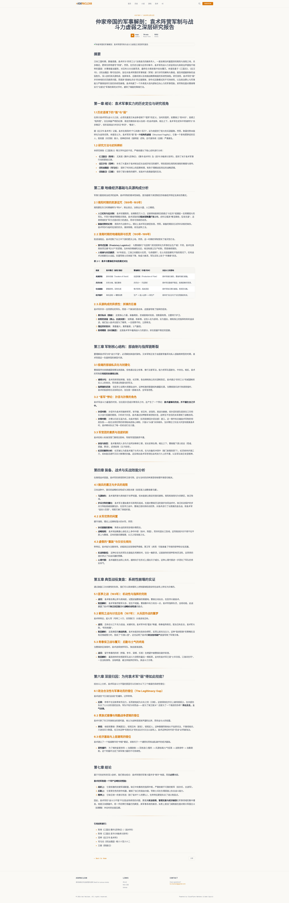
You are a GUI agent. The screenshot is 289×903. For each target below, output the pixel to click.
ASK (84, 3)
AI (163, 4)
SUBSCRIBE (207, 4)
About (125, 882)
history (138, 15)
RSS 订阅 (126, 885)
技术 (156, 4)
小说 (143, 4)
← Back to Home (100, 858)
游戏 (149, 4)
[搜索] (199, 3)
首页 (129, 4)
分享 (191, 858)
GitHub (125, 887)
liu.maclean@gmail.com (177, 884)
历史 (136, 4)
